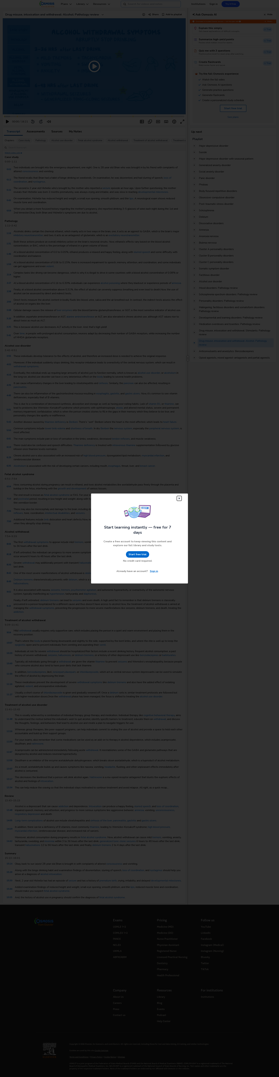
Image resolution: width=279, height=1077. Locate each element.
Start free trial (138, 554)
